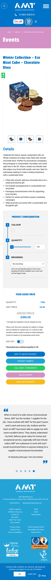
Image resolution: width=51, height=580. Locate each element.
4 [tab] (29, 471)
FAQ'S (36, 512)
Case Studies (15, 522)
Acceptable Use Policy (36, 530)
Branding (17, 257)
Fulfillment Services (15, 512)
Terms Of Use (15, 530)
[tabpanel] (25, 436)
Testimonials (36, 514)
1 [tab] (17, 471)
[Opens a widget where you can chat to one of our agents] (42, 576)
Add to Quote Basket (25, 354)
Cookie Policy (36, 532)
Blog (35, 509)
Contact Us (15, 514)
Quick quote (25, 375)
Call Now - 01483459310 (25, 368)
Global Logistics (15, 509)
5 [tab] (34, 471)
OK (19, 574)
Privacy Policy (15, 527)
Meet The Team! (15, 520)
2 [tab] (21, 471)
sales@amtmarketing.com (32, 503)
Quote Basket (36, 21)
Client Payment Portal (36, 527)
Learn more (32, 574)
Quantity (16, 240)
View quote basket (25, 382)
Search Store (4, 6)
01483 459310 (27, 14)
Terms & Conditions (15, 532)
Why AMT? (15, 517)
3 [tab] (25, 471)
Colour (16, 225)
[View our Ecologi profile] (12, 552)
